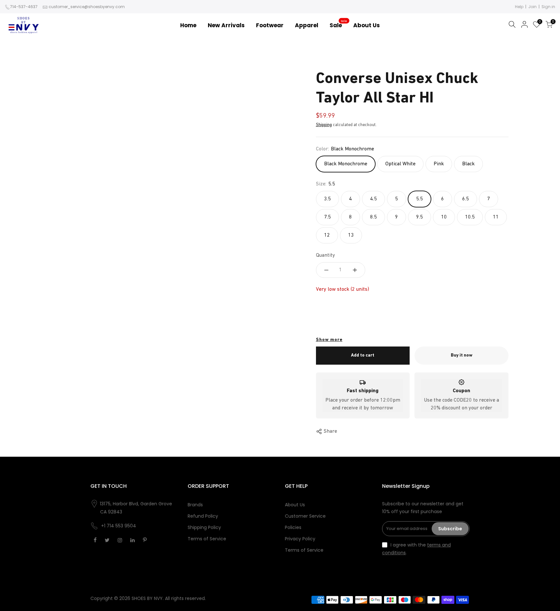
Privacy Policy (300, 538)
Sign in (548, 6)
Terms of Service (207, 538)
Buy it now (461, 355)
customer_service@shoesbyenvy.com (87, 6)
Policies (293, 527)
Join (532, 6)
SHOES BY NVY (147, 598)
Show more (329, 339)
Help (519, 6)
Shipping (324, 125)
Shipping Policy (204, 527)
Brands (195, 504)
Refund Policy (203, 516)
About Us (295, 504)
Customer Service (305, 516)
